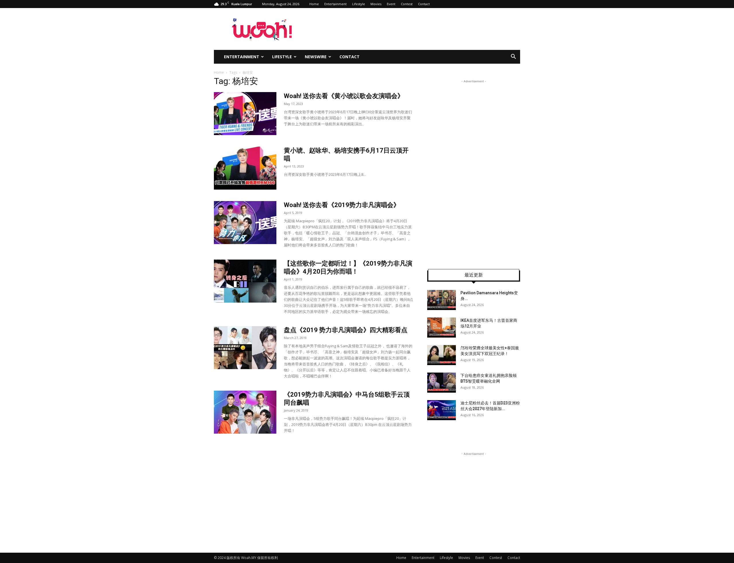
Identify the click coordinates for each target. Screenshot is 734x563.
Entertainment (335, 4)
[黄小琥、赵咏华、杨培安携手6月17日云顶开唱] (245, 168)
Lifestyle (358, 4)
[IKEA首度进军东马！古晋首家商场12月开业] (441, 327)
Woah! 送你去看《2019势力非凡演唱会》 (342, 205)
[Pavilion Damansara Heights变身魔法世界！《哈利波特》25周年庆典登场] (441, 300)
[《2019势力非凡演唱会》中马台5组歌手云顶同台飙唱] (245, 412)
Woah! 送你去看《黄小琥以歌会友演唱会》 (344, 96)
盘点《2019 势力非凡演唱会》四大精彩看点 (345, 330)
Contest (407, 4)
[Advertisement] (474, 170)
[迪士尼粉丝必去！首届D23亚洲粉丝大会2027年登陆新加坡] (441, 410)
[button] (513, 57)
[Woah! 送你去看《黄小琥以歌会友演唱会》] (245, 113)
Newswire (316, 56)
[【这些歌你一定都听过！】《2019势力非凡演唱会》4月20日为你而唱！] (245, 281)
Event (391, 4)
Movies (375, 4)
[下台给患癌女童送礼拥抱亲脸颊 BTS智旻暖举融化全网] (441, 383)
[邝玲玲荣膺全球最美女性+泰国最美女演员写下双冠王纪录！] (441, 355)
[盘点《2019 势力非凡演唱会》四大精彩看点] (245, 347)
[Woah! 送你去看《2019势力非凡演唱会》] (245, 222)
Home (314, 4)
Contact (424, 4)
